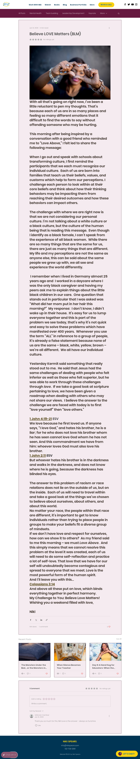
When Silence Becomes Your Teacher (69, 666)
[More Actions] (109, 716)
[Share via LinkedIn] (41, 620)
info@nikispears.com (70, 745)
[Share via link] (47, 620)
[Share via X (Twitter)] (36, 620)
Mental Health (36, 13)
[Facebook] (125, 4)
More (102, 13)
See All (118, 639)
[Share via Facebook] (31, 620)
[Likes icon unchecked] (36, 725)
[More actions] (109, 28)
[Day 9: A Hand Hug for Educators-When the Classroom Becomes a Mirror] (105, 652)
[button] (78, 4)
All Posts (22, 13)
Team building (52, 13)
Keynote (92, 13)
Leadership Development (73, 13)
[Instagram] (136, 4)
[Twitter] (128, 4)
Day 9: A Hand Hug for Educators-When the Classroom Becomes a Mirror (103, 666)
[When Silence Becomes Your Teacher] (70, 652)
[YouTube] (132, 4)
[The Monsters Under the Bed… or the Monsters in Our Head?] (34, 652)
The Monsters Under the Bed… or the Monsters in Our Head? (33, 666)
